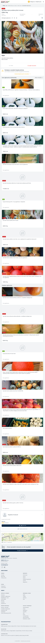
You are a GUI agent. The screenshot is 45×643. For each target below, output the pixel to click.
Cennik (24, 580)
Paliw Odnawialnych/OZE (6, 613)
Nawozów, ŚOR (4, 610)
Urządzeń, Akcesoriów (5, 608)
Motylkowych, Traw (5, 597)
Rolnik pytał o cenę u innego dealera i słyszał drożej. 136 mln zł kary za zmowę (16, 630)
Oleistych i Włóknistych (5, 596)
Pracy (24, 614)
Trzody (24, 596)
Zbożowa (3, 594)
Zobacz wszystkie (38, 77)
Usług (24, 608)
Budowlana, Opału (26, 618)
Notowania (3, 586)
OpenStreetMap (36, 540)
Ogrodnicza (3, 603)
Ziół (23, 613)
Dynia (15, 5)
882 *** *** (23, 525)
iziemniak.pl (3, 587)
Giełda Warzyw (11, 5)
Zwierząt (24, 597)
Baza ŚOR (3, 576)
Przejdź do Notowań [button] (21, 550)
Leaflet (32, 540)
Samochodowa (26, 607)
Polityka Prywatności (27, 579)
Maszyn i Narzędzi (4, 607)
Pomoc (24, 577)
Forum (24, 576)
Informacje (25, 575)
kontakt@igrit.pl (4, 564)
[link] (3, 5)
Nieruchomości (26, 617)
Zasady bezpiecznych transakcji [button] (22, 74)
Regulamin (25, 582)
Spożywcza (25, 610)
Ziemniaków (3, 599)
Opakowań (3, 611)
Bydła (24, 594)
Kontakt (2, 575)
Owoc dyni (20, 5)
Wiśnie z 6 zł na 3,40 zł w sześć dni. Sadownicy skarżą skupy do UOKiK (15, 635)
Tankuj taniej (3, 577)
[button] (29, 2)
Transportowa (25, 615)
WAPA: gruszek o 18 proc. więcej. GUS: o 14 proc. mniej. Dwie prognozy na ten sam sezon (18, 626)
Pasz (24, 599)
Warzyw (2, 600)
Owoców (2, 602)
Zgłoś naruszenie (32, 65)
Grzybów (24, 611)
